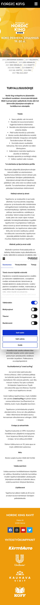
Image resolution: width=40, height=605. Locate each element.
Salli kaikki (20, 333)
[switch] (34, 309)
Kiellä (20, 345)
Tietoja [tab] (33, 265)
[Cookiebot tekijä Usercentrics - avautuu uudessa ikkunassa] (28, 258)
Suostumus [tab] (7, 265)
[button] (36, 4)
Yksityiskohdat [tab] (20, 265)
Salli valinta (20, 339)
